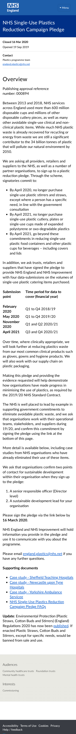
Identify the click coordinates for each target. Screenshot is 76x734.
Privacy (55, 725)
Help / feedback (12, 729)
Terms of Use (28, 725)
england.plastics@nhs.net (16, 64)
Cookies (43, 725)
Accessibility (10, 725)
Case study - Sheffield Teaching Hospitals (41, 577)
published (60, 626)
